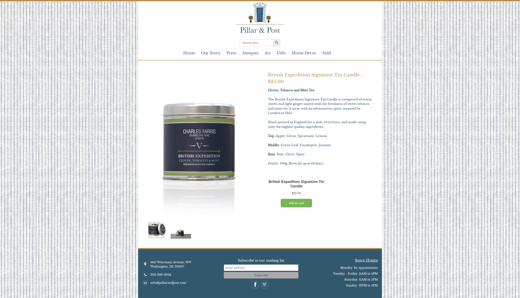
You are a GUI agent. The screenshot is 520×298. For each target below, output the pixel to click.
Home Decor (304, 53)
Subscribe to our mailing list (261, 260)
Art (268, 53)
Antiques (250, 53)
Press (231, 53)
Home (189, 53)
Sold (326, 53)
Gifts (281, 53)
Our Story (210, 53)
